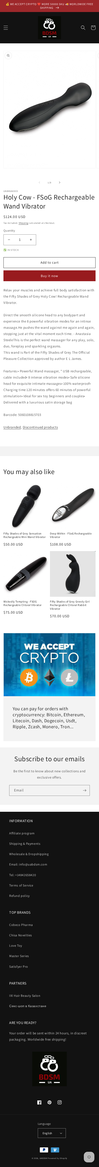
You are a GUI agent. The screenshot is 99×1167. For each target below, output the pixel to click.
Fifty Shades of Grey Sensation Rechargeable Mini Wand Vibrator (24, 535)
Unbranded (12, 427)
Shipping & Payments (24, 844)
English (47, 1133)
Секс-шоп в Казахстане (28, 1006)
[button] (6, 28)
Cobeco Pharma (21, 925)
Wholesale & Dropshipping (29, 854)
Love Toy (15, 945)
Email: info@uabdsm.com (28, 864)
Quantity (9, 231)
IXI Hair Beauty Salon (25, 996)
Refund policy (19, 896)
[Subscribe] (84, 790)
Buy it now (49, 276)
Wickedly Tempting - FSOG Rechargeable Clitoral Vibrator (22, 603)
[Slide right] (60, 182)
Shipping (23, 222)
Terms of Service (21, 885)
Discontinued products (40, 427)
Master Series (19, 956)
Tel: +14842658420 (22, 875)
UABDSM (43, 1158)
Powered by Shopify (57, 1158)
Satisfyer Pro (18, 966)
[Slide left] (39, 182)
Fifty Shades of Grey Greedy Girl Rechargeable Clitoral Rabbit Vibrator (70, 605)
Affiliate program (22, 833)
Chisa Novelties (20, 935)
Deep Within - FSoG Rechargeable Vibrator (71, 535)
